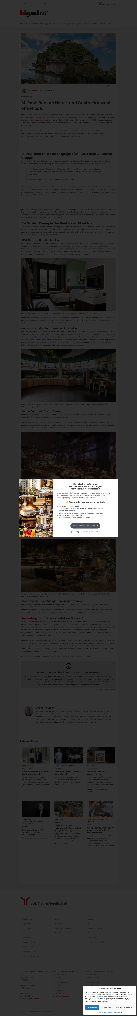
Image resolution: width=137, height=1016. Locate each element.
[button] (133, 989)
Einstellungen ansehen (124, 1007)
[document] (68, 508)
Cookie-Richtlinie (102, 1012)
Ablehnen (107, 1007)
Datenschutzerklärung (115, 1012)
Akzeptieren (92, 1007)
